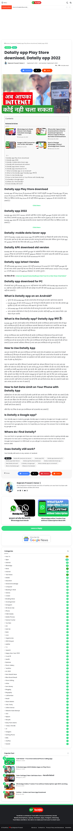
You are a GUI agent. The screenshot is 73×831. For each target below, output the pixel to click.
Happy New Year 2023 (13, 653)
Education (9, 581)
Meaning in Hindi (11, 590)
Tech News (9, 575)
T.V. (7, 647)
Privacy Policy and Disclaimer (55, 827)
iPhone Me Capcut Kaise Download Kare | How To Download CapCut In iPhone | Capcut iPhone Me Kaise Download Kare (57, 132)
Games (8, 593)
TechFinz (8, 668)
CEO (7, 714)
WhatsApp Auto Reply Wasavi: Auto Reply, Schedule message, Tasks (25, 132)
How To (8, 556)
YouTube (8, 623)
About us (34, 827)
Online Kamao (10, 708)
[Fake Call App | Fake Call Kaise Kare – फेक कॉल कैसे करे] (9, 778)
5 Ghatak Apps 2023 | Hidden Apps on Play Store (33, 767)
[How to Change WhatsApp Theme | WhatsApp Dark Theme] (41, 145)
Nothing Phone (10, 735)
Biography (9, 692)
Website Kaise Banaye (13, 711)
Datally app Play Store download (17, 158)
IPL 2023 (8, 671)
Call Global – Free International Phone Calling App (34, 759)
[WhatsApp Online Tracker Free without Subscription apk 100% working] (9, 786)
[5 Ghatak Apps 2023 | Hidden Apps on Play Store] (9, 769)
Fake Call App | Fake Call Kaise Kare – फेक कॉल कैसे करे (35, 775)
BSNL (7, 738)
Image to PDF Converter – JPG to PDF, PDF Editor (26, 143)
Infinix (7, 683)
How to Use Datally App (15, 175)
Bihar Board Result (11, 677)
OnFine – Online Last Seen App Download (31, 792)
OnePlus (8, 741)
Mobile (8, 578)
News (7, 569)
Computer (9, 587)
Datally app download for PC (17, 169)
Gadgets (8, 732)
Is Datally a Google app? (15, 179)
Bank (7, 632)
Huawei (8, 744)
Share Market (10, 701)
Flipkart (8, 717)
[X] (22, 490)
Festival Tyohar (10, 620)
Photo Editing (10, 680)
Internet (8, 572)
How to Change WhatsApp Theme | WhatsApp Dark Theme (56, 144)
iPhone (8, 611)
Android (13, 43)
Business (8, 662)
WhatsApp (9, 566)
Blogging (8, 689)
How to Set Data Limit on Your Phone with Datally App (25, 177)
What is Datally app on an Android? (19, 171)
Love (7, 635)
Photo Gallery (10, 665)
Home (8, 43)
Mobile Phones (10, 617)
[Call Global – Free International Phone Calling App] (9, 761)
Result (7, 698)
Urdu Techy (9, 705)
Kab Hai (8, 629)
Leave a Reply (36, 528)
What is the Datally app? (12, 466)
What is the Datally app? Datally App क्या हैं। (22, 173)
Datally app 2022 (12, 160)
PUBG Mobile (9, 614)
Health (8, 659)
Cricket (8, 596)
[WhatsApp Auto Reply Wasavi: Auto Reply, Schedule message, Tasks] (10, 131)
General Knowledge (12, 584)
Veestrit (8, 650)
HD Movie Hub (10, 608)
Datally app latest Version (16, 167)
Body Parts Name (11, 723)
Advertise (68, 827)
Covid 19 (8, 656)
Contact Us (41, 827)
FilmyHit (8, 720)
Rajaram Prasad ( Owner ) (16, 63)
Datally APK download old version (18, 164)
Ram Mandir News (11, 674)
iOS (7, 626)
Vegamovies (10, 638)
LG (6, 729)
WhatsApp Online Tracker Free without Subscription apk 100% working (41, 784)
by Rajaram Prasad (17, 827)
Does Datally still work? (15, 184)
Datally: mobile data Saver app (17, 162)
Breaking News (10, 599)
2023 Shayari (10, 641)
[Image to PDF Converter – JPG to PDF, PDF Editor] (10, 145)
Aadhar (8, 644)
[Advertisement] (36, 24)
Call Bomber (9, 695)
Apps (14, 47)
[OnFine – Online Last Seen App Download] (9, 794)
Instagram (9, 605)
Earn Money (9, 686)
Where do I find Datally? (15, 182)
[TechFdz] (36, 2)
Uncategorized (10, 602)
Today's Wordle (10, 726)
